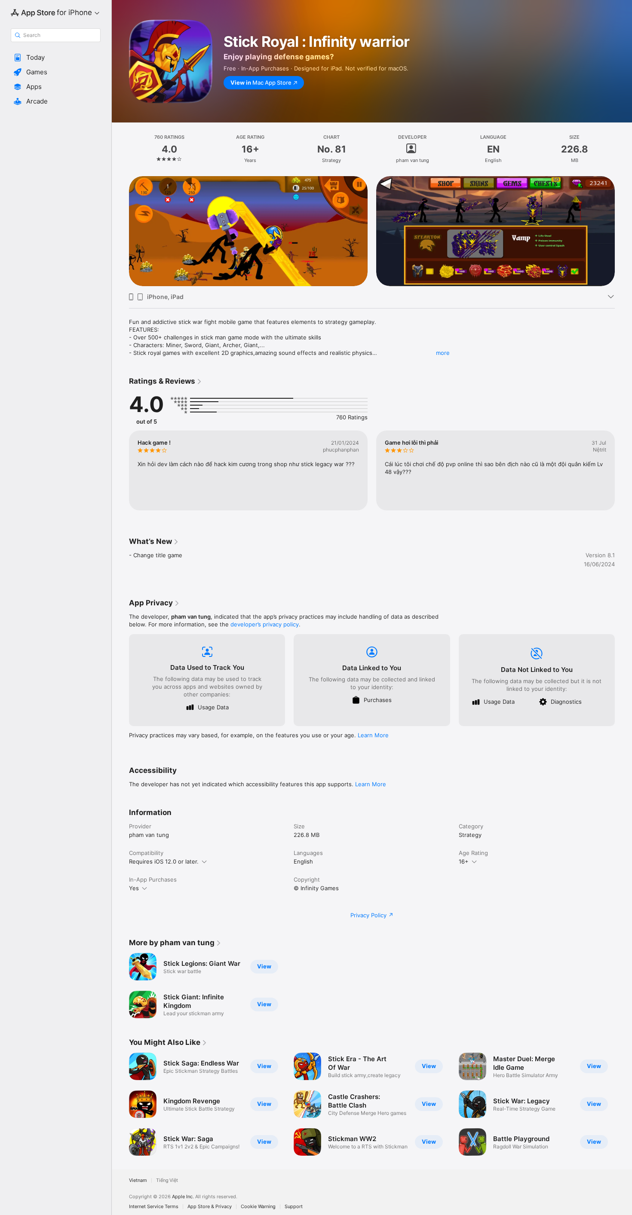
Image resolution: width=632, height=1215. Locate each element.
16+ (464, 861)
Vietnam (138, 1180)
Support (294, 1206)
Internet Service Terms (153, 1206)
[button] (55, 57)
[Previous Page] (120, 231)
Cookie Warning (258, 1206)
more (443, 352)
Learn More (373, 735)
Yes (134, 888)
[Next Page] (623, 231)
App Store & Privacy (209, 1206)
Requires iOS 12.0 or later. (164, 861)
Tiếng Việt (167, 1180)
